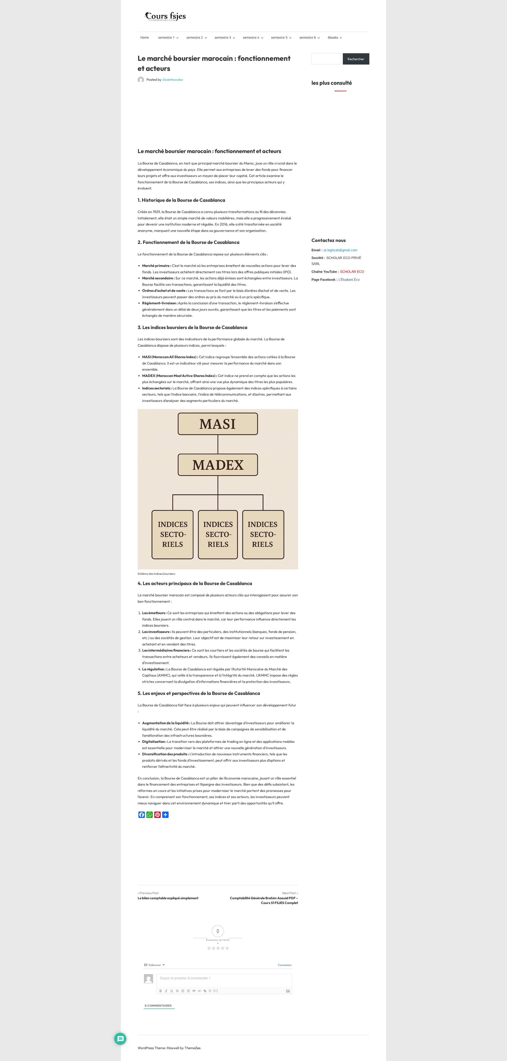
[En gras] (160, 991)
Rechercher (356, 59)
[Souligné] (171, 991)
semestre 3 (223, 37)
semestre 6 (307, 37)
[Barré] (177, 991)
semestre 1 (166, 37)
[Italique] (166, 991)
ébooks (333, 37)
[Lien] (205, 991)
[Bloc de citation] (194, 991)
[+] (215, 990)
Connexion (284, 965)
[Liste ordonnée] (183, 991)
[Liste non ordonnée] (188, 991)
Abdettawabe (172, 79)
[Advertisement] (218, 115)
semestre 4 (251, 37)
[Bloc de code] (199, 991)
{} (210, 990)
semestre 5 (279, 37)
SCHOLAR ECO (352, 272)
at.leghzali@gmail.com (340, 250)
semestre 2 (195, 37)
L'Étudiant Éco (349, 280)
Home (144, 37)
